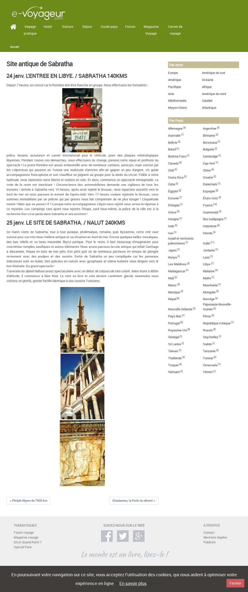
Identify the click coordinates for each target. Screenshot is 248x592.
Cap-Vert (209, 163)
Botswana (210, 142)
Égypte (173, 191)
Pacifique (174, 87)
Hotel (48, 26)
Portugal (174, 323)
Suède (207, 344)
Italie (206, 243)
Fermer (235, 583)
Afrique (207, 87)
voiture (73, 261)
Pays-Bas (174, 316)
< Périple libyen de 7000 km (28, 501)
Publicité (209, 542)
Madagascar (176, 271)
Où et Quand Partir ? (27, 542)
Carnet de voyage (175, 30)
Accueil (14, 46)
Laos (206, 257)
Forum (130, 26)
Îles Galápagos (213, 219)
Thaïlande (175, 358)
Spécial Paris (23, 547)
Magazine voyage (26, 537)
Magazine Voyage (151, 30)
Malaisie (209, 271)
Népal (172, 299)
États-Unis (210, 198)
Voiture (67, 26)
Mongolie (209, 292)
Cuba (171, 184)
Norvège (209, 299)
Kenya (172, 257)
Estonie (173, 198)
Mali (171, 278)
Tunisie (208, 358)
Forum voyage (24, 532)
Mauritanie (210, 285)
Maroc (172, 285)
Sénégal (173, 337)
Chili (171, 170)
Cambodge (210, 156)
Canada (173, 163)
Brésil (172, 149)
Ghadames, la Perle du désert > (133, 501)
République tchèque (217, 323)
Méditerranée (177, 101)
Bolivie (172, 142)
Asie (171, 94)
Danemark (210, 184)
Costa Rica (175, 177)
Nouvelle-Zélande (180, 309)
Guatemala (210, 212)
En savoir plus (133, 583)
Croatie (208, 177)
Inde (171, 226)
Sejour (87, 26)
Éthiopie (173, 205)
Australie (174, 135)
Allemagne (175, 128)
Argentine (209, 128)
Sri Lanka (174, 344)
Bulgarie (208, 149)
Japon (172, 250)
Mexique (174, 292)
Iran (170, 233)
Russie (208, 330)
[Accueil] (38, 12)
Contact (209, 532)
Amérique (174, 80)
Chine (207, 170)
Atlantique (209, 108)
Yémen (208, 372)
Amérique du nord (214, 94)
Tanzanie (209, 351)
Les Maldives (177, 264)
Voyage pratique (30, 30)
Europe (173, 73)
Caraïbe (207, 101)
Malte (207, 278)
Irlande (207, 233)
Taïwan (173, 351)
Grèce (172, 212)
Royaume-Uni (177, 330)
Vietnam (174, 372)
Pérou (207, 316)
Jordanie (209, 250)
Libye (206, 264)
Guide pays (109, 26)
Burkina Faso (177, 156)
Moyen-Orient (177, 108)
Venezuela (210, 365)
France (208, 205)
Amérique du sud (213, 73)
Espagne (209, 191)
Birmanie (209, 135)
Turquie (173, 365)
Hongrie (173, 219)
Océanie (207, 80)
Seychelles (210, 337)
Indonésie (210, 226)
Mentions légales (215, 537)
